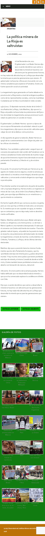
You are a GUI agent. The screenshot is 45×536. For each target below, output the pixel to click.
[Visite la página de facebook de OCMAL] (34, 2)
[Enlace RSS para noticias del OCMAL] (43, 2)
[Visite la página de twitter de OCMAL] (39, 2)
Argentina (11, 29)
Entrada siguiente (30, 309)
